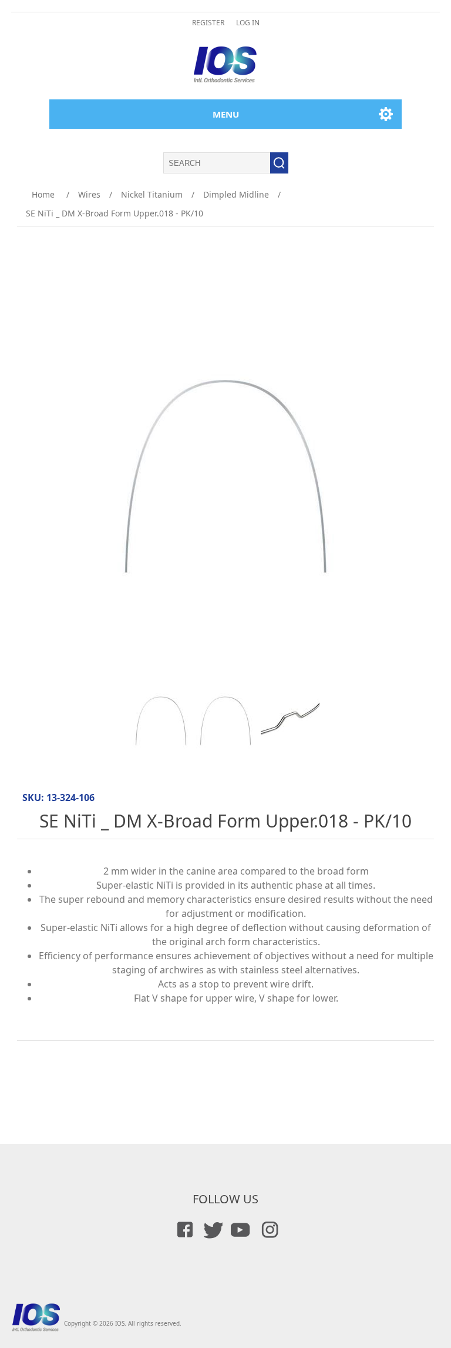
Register (208, 23)
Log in (248, 23)
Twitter (211, 1230)
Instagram (268, 1230)
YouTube (239, 1230)
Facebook (183, 1230)
